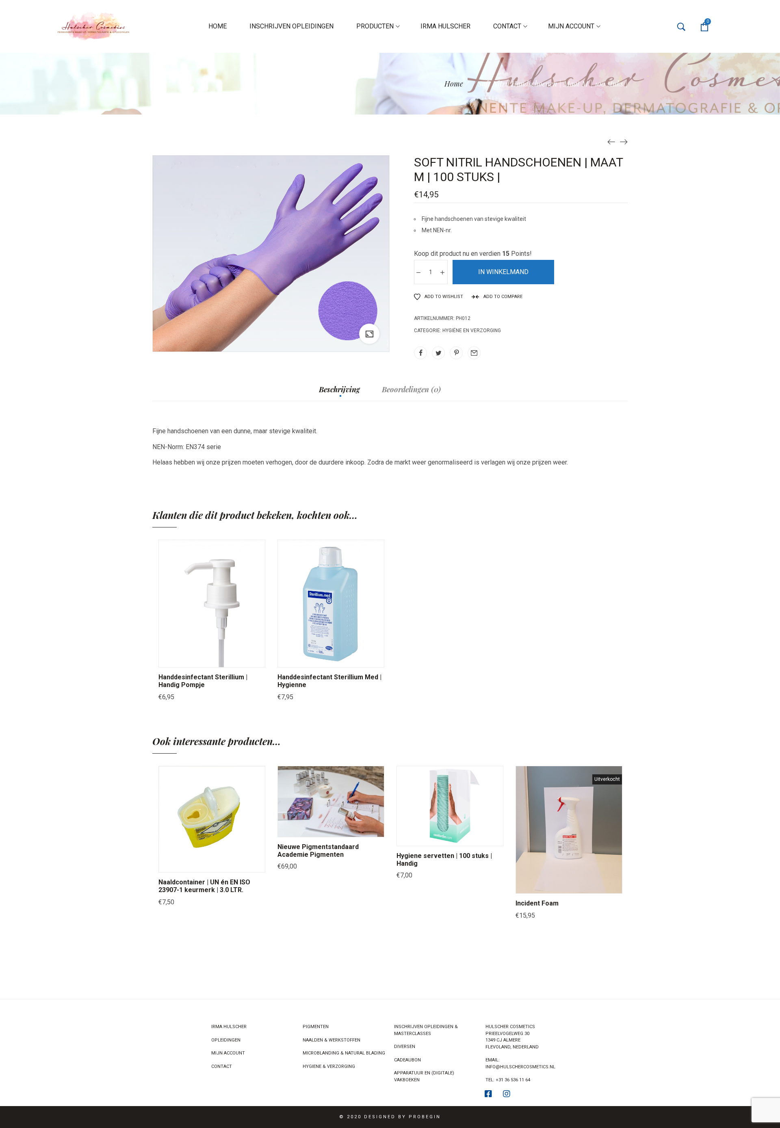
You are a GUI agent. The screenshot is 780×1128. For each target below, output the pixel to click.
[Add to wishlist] (222, 659)
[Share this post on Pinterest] (456, 352)
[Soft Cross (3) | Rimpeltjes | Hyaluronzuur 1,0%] (611, 141)
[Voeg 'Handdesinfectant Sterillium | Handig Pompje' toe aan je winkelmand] (181, 659)
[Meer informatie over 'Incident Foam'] (538, 885)
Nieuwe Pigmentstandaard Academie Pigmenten (318, 850)
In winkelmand (503, 272)
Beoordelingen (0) (411, 389)
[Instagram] (506, 1094)
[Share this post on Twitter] (438, 352)
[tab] (339, 393)
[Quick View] (201, 659)
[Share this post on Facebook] (420, 352)
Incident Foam (537, 903)
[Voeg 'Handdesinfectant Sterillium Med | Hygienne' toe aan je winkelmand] (300, 659)
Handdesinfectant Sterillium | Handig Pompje (202, 681)
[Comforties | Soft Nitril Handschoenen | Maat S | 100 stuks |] (624, 141)
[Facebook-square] (488, 1094)
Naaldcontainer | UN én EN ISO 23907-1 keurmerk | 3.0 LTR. (204, 886)
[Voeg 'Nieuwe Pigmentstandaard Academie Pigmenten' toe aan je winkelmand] (300, 828)
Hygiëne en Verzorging (471, 330)
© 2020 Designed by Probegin (390, 1116)
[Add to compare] (242, 659)
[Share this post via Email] (474, 352)
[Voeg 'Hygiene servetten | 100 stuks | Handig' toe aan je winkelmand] (419, 837)
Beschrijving (339, 389)
